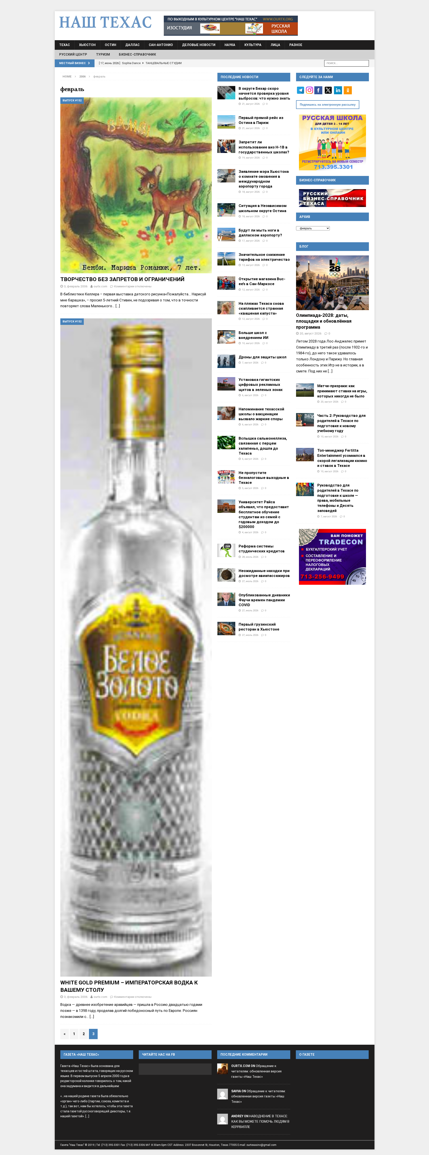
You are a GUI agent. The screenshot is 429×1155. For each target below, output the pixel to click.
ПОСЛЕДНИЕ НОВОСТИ (239, 77)
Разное (295, 45)
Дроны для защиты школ (262, 357)
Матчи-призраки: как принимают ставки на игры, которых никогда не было (342, 391)
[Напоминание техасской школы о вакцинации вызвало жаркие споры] (226, 413)
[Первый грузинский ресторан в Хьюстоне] (226, 628)
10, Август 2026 (251, 343)
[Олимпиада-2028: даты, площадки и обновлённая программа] (332, 282)
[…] (118, 306)
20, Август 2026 (311, 333)
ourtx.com (100, 286)
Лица (275, 45)
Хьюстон (87, 45)
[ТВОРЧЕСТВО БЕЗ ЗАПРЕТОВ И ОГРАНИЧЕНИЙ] (136, 185)
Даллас (132, 45)
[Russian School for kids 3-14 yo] (332, 142)
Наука (230, 45)
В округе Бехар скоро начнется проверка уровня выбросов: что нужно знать (264, 93)
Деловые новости (198, 45)
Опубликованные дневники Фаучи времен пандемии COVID (264, 600)
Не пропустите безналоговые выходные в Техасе (264, 477)
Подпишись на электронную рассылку (327, 104)
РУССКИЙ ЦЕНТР (73, 54)
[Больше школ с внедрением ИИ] (226, 337)
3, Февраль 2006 (76, 286)
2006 (82, 76)
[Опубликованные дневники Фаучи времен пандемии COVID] (226, 599)
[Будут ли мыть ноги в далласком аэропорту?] (226, 234)
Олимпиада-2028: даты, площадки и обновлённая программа (323, 321)
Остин (110, 45)
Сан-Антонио (161, 45)
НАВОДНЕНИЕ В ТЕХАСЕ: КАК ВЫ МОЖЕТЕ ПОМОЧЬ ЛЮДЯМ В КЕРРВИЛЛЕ (260, 1121)
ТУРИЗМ (103, 54)
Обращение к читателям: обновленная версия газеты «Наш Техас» (256, 1071)
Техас (64, 45)
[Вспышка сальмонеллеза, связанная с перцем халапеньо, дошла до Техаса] (226, 442)
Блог (304, 246)
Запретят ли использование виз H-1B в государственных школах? (264, 147)
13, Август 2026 (251, 265)
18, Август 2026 (251, 191)
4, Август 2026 (250, 532)
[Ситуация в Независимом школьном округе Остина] (226, 210)
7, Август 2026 (250, 362)
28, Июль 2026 (250, 556)
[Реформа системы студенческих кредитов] (226, 550)
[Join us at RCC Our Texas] (231, 26)
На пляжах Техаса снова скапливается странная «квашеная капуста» (261, 308)
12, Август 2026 (251, 289)
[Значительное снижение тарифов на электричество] (226, 258)
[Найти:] (346, 63)
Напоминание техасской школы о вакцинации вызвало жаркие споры (261, 414)
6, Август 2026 (250, 395)
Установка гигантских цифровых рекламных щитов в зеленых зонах (261, 384)
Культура (252, 45)
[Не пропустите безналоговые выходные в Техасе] (226, 477)
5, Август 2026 (250, 488)
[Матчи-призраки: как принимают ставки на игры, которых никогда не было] (305, 390)
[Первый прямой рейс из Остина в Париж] (226, 122)
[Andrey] (222, 1121)
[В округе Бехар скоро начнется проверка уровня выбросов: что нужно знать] (226, 92)
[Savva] (222, 1096)
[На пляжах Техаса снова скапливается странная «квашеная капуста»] (226, 307)
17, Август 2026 (251, 240)
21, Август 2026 (251, 103)
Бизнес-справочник (137, 54)
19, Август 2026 (251, 157)
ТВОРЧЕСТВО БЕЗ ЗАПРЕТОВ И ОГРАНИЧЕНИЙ (122, 279)
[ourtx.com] (222, 1071)
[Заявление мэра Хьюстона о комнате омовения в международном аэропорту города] (226, 175)
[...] (330, 371)
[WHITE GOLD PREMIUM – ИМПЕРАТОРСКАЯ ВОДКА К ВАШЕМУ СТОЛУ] (136, 647)
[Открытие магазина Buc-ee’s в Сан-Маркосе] (226, 283)
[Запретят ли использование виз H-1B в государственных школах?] (226, 146)
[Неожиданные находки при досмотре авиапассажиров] (226, 575)
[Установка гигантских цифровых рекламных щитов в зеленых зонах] (226, 384)
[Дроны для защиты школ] (226, 361)
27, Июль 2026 (250, 581)
